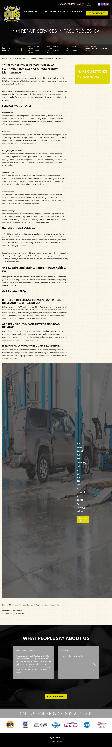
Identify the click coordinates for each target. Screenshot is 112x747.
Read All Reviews (56, 697)
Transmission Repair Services (13, 613)
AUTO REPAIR (52, 11)
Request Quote (82, 519)
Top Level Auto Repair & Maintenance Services (35, 58)
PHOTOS (39, 11)
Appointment (97, 13)
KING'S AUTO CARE (9, 58)
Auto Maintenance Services (12, 610)
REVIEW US (78, 11)
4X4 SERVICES (60, 58)
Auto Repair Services (56, 741)
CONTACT (65, 11)
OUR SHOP (28, 11)
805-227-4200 (68, 4)
